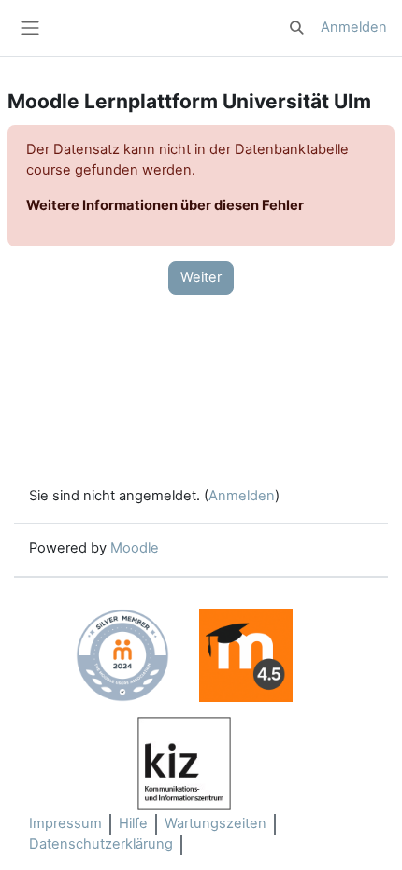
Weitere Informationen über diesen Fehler (165, 205)
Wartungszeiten (215, 823)
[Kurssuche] (297, 28)
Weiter (201, 277)
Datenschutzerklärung (101, 843)
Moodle (134, 548)
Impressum (65, 823)
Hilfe (133, 823)
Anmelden (354, 27)
